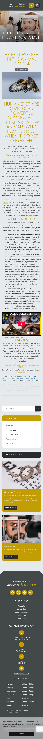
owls (29, 247)
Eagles (5, 202)
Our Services (11, 430)
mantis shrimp (30, 291)
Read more (9, 508)
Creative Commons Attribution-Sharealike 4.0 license (19, 379)
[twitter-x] (18, 592)
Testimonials (11, 439)
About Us (9, 425)
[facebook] (12, 592)
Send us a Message (21, 673)
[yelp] (30, 592)
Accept (21, 734)
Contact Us (10, 443)
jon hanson (24, 376)
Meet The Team (12, 434)
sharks (35, 274)
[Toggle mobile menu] (5, 5)
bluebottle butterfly (32, 237)
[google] (24, 592)
